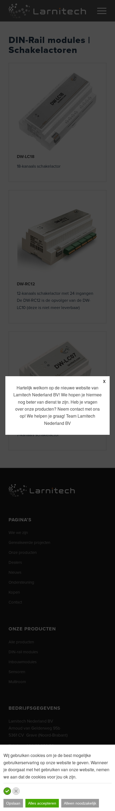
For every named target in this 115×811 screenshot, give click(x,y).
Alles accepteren (42, 803)
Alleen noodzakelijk (80, 803)
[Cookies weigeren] (16, 791)
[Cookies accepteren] (7, 791)
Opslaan (13, 803)
